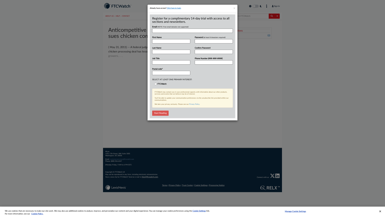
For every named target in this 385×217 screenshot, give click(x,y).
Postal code (157, 69)
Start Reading (160, 113)
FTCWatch (161, 84)
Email (170, 27)
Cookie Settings (199, 211)
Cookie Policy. (37, 214)
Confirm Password (202, 48)
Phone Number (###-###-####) (209, 59)
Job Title (156, 59)
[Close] (380, 211)
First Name (157, 37)
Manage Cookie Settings (295, 211)
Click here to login (174, 8)
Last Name (156, 48)
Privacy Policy (194, 104)
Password (210, 37)
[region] (192, 212)
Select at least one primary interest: (172, 80)
